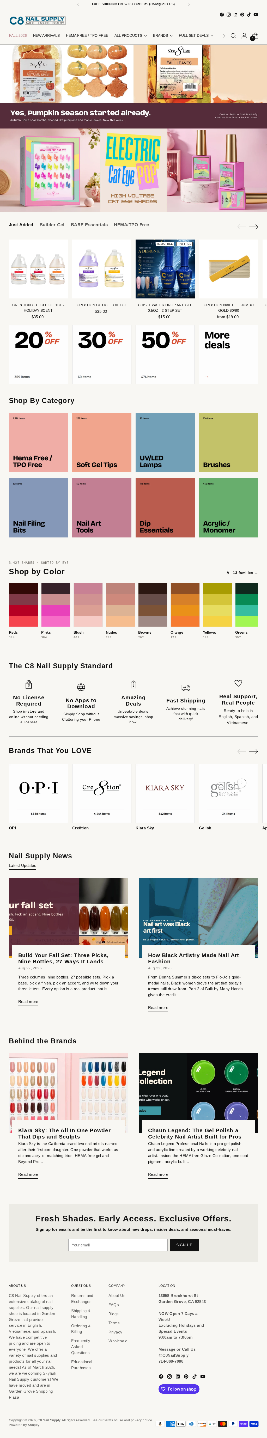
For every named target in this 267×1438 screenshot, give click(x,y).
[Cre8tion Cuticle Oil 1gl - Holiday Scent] (38, 269)
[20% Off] (38, 354)
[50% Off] (165, 354)
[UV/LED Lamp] (165, 442)
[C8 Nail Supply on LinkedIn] (235, 14)
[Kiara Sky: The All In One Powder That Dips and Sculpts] (68, 1093)
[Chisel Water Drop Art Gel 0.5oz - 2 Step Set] (165, 269)
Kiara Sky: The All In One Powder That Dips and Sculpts (64, 1133)
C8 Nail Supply (49, 1420)
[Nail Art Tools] (101, 507)
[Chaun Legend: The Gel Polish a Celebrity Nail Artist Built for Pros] (198, 1093)
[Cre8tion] (101, 793)
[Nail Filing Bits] (38, 507)
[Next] (189, 4)
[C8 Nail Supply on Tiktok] (249, 14)
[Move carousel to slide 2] (130, 200)
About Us (116, 1295)
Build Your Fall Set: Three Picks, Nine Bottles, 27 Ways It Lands (63, 958)
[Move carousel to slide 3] (137, 200)
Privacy (115, 1332)
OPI (12, 828)
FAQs (113, 1304)
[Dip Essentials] (165, 507)
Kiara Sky (145, 828)
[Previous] (78, 4)
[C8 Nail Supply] (37, 20)
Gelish (205, 828)
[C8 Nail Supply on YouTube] (255, 14)
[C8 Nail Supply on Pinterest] (242, 14)
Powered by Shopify (24, 1425)
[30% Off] (101, 354)
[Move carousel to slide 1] (124, 200)
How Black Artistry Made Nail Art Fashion (193, 958)
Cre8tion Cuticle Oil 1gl (102, 305)
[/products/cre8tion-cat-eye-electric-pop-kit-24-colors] (133, 170)
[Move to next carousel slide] (152, 200)
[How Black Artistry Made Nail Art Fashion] (198, 918)
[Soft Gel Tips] (101, 442)
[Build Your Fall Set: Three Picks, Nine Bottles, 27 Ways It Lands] (68, 918)
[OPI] (38, 793)
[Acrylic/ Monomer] (228, 507)
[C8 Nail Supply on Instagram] (228, 14)
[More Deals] (228, 354)
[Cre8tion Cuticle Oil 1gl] (101, 269)
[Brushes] (228, 442)
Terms (114, 1323)
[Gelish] (228, 793)
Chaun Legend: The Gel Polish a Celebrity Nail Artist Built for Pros (195, 1133)
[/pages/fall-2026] (133, 86)
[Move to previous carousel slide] (115, 200)
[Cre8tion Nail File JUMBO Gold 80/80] (228, 269)
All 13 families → (242, 573)
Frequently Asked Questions (80, 1346)
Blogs (113, 1314)
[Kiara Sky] (165, 793)
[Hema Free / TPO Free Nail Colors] (38, 442)
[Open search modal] (233, 35)
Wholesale (117, 1341)
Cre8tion (80, 828)
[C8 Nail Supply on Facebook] (222, 14)
